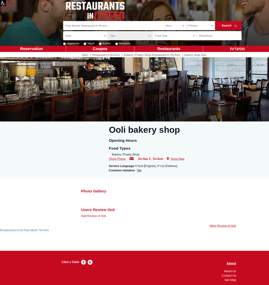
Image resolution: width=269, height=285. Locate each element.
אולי (139, 170)
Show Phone (117, 158)
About (231, 263)
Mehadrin (124, 43)
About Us (230, 271)
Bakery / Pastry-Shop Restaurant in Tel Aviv (152, 55)
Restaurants (168, 48)
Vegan (91, 43)
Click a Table (70, 262)
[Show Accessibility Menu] (3, 3)
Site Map (230, 280)
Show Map (177, 158)
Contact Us (229, 275)
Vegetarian (73, 43)
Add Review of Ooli (93, 216)
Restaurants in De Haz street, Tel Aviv (24, 230)
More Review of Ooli (223, 225)
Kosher (107, 43)
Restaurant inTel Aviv (106, 55)
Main (85, 55)
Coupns (100, 48)
